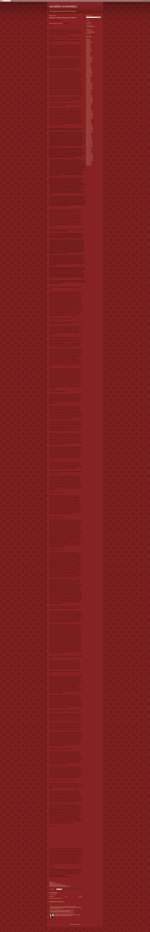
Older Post (80, 896)
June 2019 (88, 120)
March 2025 (88, 49)
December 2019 (88, 113)
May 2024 (87, 55)
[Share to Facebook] (60, 889)
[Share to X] (59, 889)
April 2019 (87, 123)
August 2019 (88, 118)
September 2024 (88, 50)
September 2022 (88, 75)
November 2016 (88, 157)
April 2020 (87, 108)
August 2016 (88, 161)
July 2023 (87, 63)
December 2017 (88, 142)
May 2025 (87, 46)
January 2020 (88, 112)
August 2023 (88, 62)
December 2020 (88, 99)
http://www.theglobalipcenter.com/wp (57, 875)
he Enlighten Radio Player (54, 884)
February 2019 (88, 125)
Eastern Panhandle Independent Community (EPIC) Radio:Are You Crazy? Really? (63, 906)
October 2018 (88, 130)
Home (66, 896)
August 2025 (88, 43)
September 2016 (88, 160)
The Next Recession (90, 31)
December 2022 (88, 71)
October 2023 (88, 59)
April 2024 (87, 56)
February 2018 (88, 139)
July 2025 (87, 44)
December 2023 (88, 57)
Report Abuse (89, 36)
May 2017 (87, 150)
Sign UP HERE (51, 885)
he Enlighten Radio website (65, 886)
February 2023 (88, 69)
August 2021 (88, 89)
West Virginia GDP (90, 25)
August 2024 (88, 51)
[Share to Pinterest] (61, 889)
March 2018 (88, 138)
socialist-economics (63, 6)
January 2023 (88, 70)
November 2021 (88, 86)
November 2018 (88, 129)
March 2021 (88, 95)
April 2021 (87, 94)
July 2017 (87, 148)
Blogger (79, 924)
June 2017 (88, 149)
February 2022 (88, 82)
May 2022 (87, 80)
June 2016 (88, 163)
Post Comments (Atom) (57, 898)
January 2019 (88, 126)
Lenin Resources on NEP (91, 26)
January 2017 (88, 155)
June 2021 (88, 92)
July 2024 (87, 52)
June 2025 (88, 45)
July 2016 (87, 162)
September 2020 (88, 102)
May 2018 (87, 136)
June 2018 (88, 135)
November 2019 (88, 114)
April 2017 (87, 151)
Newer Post (51, 896)
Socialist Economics (56, 886)
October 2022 (88, 74)
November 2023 (88, 58)
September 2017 (88, 145)
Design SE (88, 33)
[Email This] (57, 889)
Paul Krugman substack (91, 32)
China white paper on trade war (56, 23)
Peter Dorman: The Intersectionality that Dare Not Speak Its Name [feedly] (61, 910)
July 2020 (87, 105)
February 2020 (88, 111)
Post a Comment (53, 894)
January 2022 (88, 83)
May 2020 (87, 107)
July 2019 (87, 119)
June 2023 (88, 64)
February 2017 (88, 154)
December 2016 (88, 156)
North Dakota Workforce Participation (56, 901)
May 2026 (87, 40)
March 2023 (88, 68)
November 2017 (88, 143)
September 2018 (88, 131)
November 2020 (88, 100)
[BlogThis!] (58, 889)
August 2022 (88, 76)
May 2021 (87, 93)
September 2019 (88, 117)
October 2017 (88, 144)
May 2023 (87, 65)
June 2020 (88, 106)
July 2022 (87, 77)
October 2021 (88, 87)
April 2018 (87, 137)
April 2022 (87, 81)
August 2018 (88, 132)
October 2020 (88, 101)
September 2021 (88, 88)
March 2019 (88, 124)
